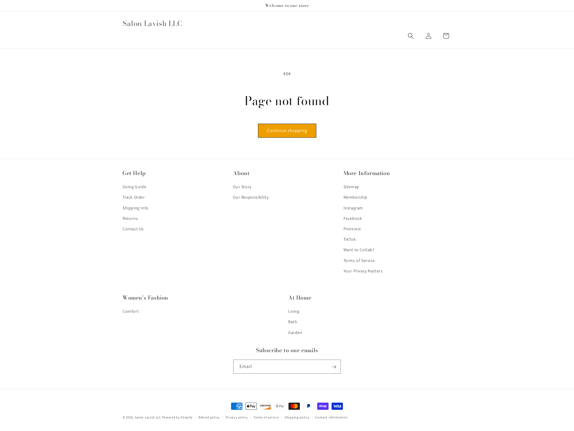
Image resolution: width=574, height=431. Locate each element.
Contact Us (133, 228)
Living (294, 311)
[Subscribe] (334, 367)
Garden (295, 332)
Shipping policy (297, 417)
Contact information (331, 417)
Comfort (131, 311)
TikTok (350, 239)
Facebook (353, 218)
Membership (355, 197)
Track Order (134, 197)
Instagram (353, 208)
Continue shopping (287, 130)
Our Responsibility (250, 197)
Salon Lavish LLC (148, 417)
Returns (130, 218)
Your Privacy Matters (363, 271)
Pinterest (352, 228)
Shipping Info (136, 208)
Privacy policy (237, 417)
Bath (292, 322)
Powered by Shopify (177, 417)
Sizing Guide (134, 187)
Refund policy (209, 417)
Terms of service (266, 417)
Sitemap (351, 187)
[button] (410, 35)
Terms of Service (359, 260)
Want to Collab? (359, 250)
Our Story (242, 187)
